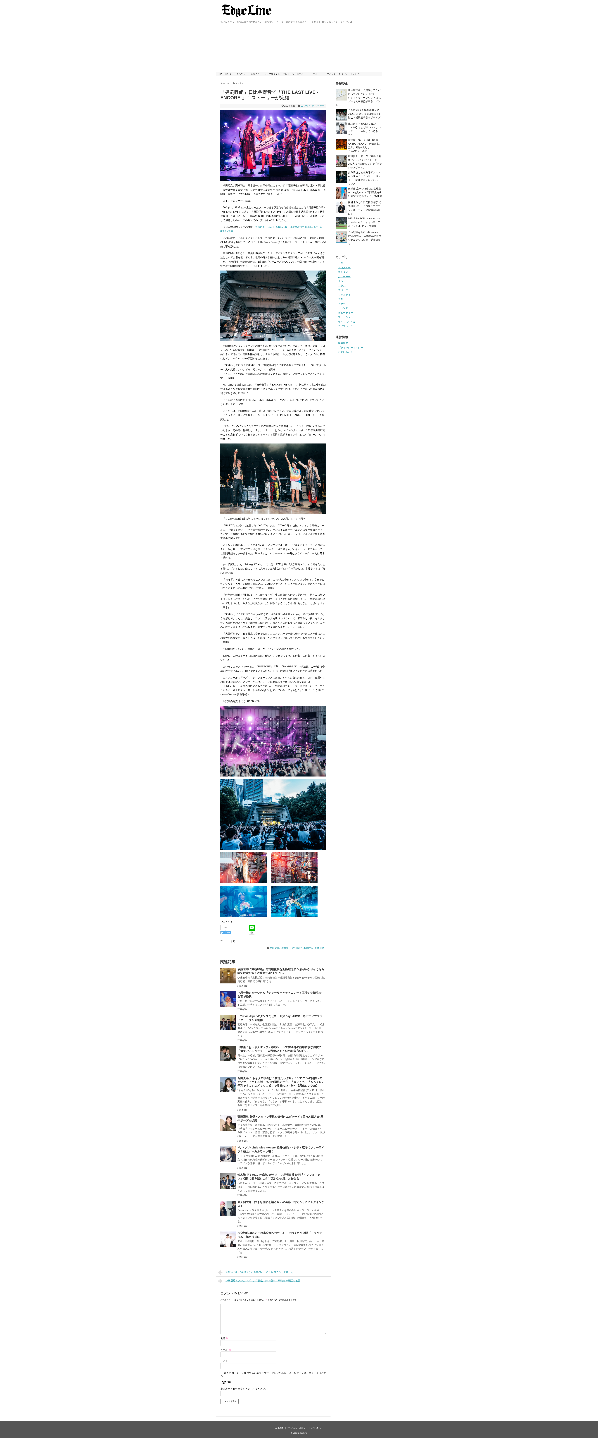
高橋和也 (320, 948)
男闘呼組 (308, 948)
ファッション (345, 317)
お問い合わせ (345, 352)
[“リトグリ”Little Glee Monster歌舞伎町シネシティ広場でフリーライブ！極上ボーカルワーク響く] (228, 1154)
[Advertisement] (299, 48)
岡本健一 (286, 948)
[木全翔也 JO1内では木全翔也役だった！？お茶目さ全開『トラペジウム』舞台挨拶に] (228, 1239)
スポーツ (343, 74)
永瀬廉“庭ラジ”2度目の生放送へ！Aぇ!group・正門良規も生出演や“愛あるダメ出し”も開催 (365, 192)
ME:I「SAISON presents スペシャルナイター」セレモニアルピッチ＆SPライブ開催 (364, 222)
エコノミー (256, 74)
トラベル (343, 303)
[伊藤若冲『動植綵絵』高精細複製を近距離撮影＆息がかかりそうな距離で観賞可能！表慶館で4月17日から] (228, 975)
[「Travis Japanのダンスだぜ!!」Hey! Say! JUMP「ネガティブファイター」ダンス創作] (228, 1022)
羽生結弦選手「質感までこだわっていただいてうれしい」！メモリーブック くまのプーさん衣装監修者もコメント (358, 97)
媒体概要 (343, 343)
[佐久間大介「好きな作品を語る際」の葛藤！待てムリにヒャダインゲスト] (228, 1208)
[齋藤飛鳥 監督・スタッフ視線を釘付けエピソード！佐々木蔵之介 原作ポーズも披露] (228, 1123)
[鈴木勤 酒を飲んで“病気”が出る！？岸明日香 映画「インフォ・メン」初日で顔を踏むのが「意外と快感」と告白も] (228, 1181)
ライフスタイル (272, 74)
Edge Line (302, 1433)
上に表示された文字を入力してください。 (244, 1389)
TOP (219, 74)
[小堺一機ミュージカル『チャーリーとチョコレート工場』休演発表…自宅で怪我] (228, 999)
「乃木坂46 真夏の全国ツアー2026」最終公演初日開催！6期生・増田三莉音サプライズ (364, 114)
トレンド (354, 74)
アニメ (342, 263)
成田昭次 (297, 948)
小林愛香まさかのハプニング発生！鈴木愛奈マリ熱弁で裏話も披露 (262, 1280)
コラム (342, 285)
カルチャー (242, 74)
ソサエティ (297, 74)
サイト (224, 1361)
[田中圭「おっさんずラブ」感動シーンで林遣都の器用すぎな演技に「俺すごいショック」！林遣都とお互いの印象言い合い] (228, 1053)
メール (225, 1349)
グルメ (286, 74)
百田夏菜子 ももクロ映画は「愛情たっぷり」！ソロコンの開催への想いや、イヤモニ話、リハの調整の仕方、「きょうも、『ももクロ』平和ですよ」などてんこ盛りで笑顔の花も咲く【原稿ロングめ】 (280, 1082)
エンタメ (229, 74)
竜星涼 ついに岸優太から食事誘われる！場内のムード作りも (259, 1272)
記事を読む (242, 986)
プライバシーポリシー (350, 347)
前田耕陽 (275, 948)
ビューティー (312, 74)
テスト (342, 299)
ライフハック (329, 74)
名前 (224, 1338)
